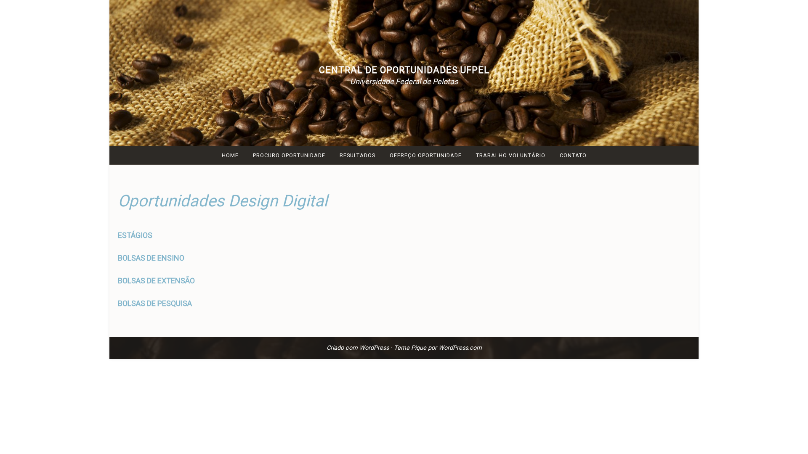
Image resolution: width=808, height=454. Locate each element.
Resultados (357, 155)
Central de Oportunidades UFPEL (404, 70)
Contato (573, 155)
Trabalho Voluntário (510, 155)
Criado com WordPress (358, 347)
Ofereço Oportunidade (426, 155)
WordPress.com (460, 347)
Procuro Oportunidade (289, 155)
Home (230, 155)
